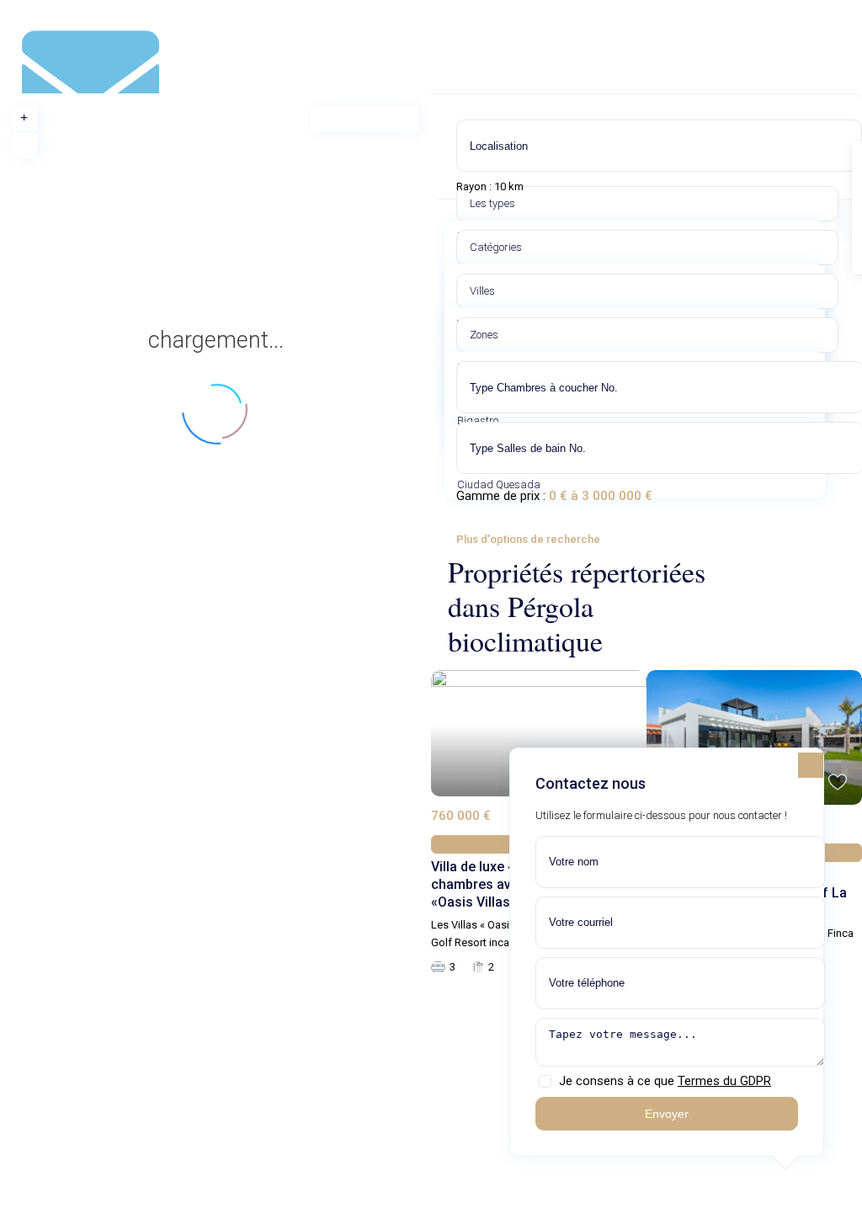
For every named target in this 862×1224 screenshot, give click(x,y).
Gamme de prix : (500, 495)
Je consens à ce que (665, 1080)
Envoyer (667, 1113)
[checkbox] (545, 1081)
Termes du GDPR (724, 1080)
